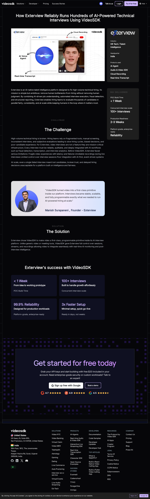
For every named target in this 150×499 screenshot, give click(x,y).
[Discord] (101, 3)
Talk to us (109, 4)
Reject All (134, 496)
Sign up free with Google (67, 385)
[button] (119, 3)
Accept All (144, 496)
